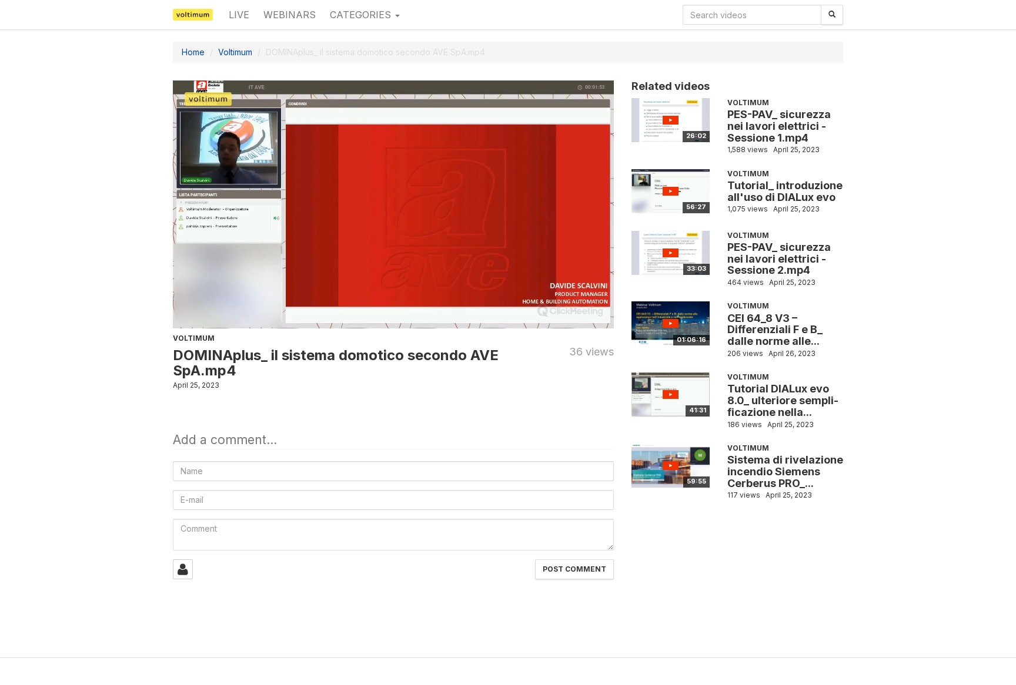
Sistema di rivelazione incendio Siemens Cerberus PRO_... (785, 471)
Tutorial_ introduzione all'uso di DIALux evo (785, 191)
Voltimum (235, 52)
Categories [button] (362, 15)
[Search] (832, 15)
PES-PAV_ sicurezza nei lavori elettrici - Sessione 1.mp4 (779, 126)
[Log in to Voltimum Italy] (183, 569)
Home (193, 52)
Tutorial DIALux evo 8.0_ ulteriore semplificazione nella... (782, 400)
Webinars (289, 15)
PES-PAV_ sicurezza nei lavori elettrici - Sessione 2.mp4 (779, 259)
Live (239, 15)
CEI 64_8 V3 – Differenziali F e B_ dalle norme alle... (775, 330)
